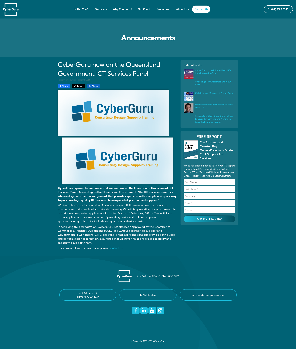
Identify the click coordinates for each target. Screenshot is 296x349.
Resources (163, 9)
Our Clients (144, 9)
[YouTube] (152, 310)
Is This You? (81, 9)
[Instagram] (160, 310)
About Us (182, 9)
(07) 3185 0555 (148, 294)
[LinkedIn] (144, 310)
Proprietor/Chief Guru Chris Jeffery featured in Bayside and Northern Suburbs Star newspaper (214, 119)
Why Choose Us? (122, 9)
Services (100, 9)
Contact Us (201, 9)
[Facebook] (136, 310)
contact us (116, 248)
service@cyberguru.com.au (208, 294)
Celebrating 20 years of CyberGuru (214, 93)
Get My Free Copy (209, 219)
